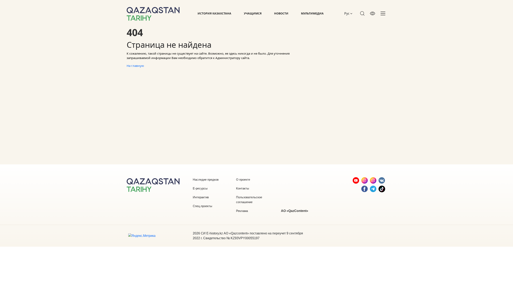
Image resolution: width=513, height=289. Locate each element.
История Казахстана (214, 13)
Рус (347, 13)
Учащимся (253, 13)
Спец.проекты (202, 206)
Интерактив (201, 197)
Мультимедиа (312, 13)
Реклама (242, 211)
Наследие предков (206, 179)
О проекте (243, 179)
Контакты (242, 188)
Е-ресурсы (200, 188)
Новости (281, 13)
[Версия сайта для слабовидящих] (372, 13)
